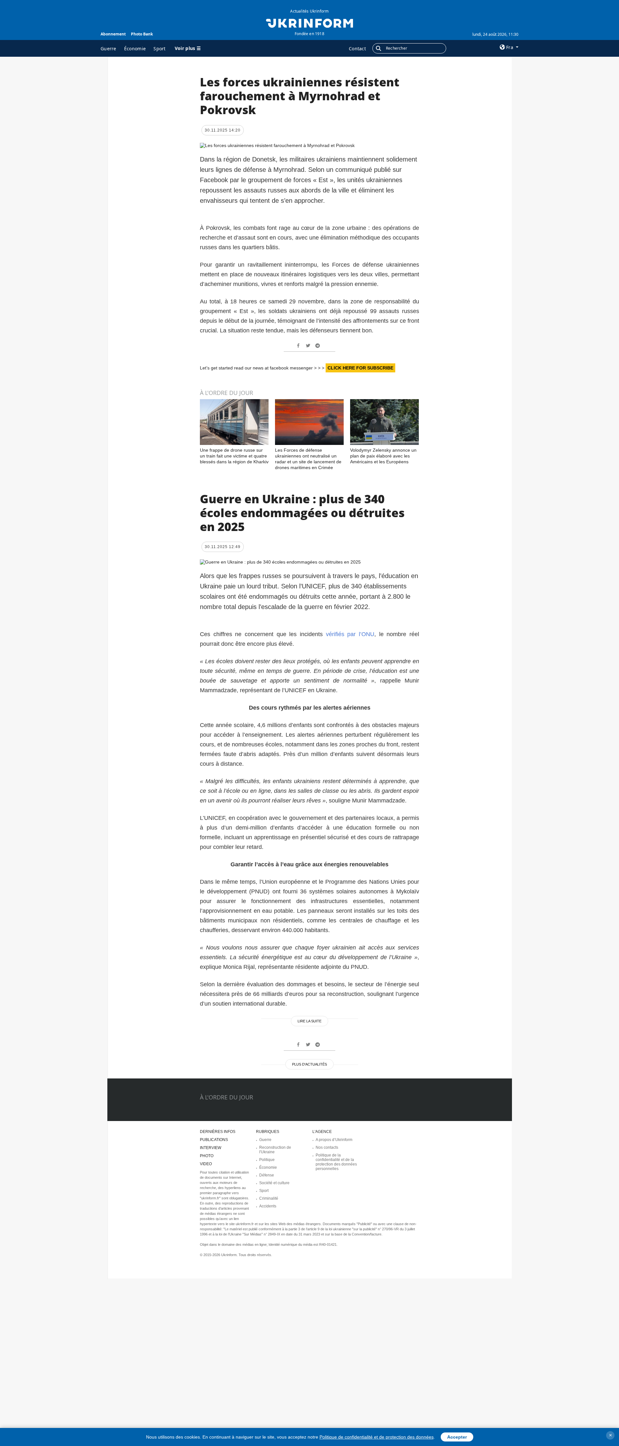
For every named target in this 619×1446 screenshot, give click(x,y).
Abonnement (113, 34)
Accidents (267, 1206)
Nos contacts (327, 1147)
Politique (267, 1159)
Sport (159, 48)
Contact (357, 48)
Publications (214, 1139)
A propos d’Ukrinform (334, 1139)
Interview (210, 1148)
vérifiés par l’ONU (348, 634)
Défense (266, 1175)
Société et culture (274, 1183)
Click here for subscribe (360, 367)
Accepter (457, 1437)
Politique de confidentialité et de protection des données (376, 1437)
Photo (206, 1156)
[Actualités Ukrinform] (309, 22)
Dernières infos (217, 1131)
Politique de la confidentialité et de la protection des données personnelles (336, 1162)
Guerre (108, 48)
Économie (135, 48)
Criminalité (268, 1198)
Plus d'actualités (309, 1064)
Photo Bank (142, 34)
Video (206, 1164)
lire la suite (309, 1021)
